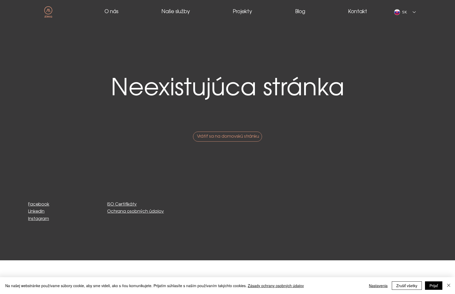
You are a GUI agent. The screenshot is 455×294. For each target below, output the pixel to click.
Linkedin (36, 211)
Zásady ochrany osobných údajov (276, 285)
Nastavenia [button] (378, 285)
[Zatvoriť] (449, 285)
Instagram (38, 219)
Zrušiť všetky (406, 285)
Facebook (38, 204)
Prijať (433, 285)
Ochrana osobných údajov (135, 211)
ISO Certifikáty (122, 204)
